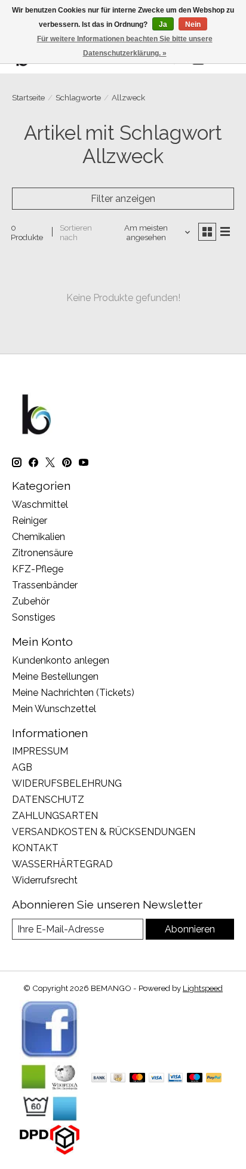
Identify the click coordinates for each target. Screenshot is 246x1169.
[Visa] (156, 1078)
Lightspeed (203, 988)
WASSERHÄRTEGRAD (62, 864)
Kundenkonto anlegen (60, 660)
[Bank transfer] (99, 1078)
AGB (22, 767)
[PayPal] (214, 1078)
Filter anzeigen (123, 198)
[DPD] (49, 1151)
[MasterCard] (137, 1078)
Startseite (28, 97)
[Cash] (117, 1078)
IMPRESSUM (40, 751)
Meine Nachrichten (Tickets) (73, 692)
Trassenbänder (45, 585)
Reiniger (29, 520)
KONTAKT (35, 848)
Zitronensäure (42, 553)
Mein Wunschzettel (54, 708)
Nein (193, 24)
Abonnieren (190, 929)
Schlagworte (78, 97)
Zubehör (31, 601)
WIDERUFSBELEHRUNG (67, 783)
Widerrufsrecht (45, 880)
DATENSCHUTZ (48, 799)
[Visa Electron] (175, 1078)
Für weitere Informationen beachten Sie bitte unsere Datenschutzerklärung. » (125, 46)
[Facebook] (49, 1056)
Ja (163, 24)
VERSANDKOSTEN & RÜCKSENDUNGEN (103, 831)
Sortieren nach (76, 232)
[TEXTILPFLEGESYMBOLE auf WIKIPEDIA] (49, 1119)
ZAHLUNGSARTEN (55, 815)
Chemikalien (38, 536)
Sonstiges (34, 617)
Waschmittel (40, 504)
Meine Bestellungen (55, 676)
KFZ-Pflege (37, 569)
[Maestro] (194, 1078)
